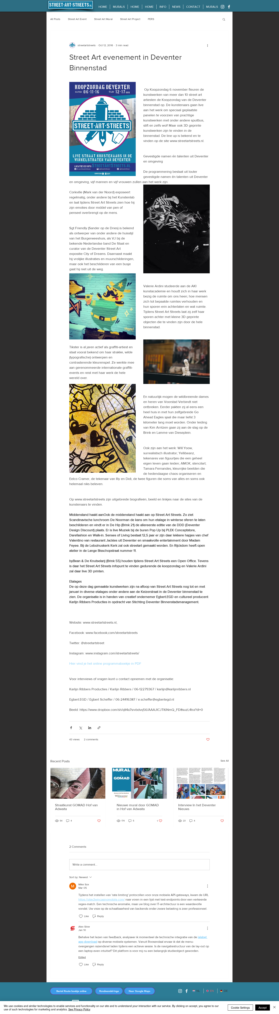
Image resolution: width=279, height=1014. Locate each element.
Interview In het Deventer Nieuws (197, 807)
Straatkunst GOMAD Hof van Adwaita (76, 807)
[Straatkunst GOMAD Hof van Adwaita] (77, 783)
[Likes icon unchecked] (80, 916)
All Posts (55, 19)
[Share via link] (99, 727)
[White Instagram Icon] (222, 6)
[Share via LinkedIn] (89, 727)
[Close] (274, 1007)
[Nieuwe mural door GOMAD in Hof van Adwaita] (139, 783)
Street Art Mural (103, 19)
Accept (263, 1007)
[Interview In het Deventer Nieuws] (201, 783)
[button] (224, 19)
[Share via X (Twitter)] (80, 727)
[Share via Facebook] (71, 727)
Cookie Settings (240, 1007)
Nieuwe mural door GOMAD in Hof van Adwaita (138, 807)
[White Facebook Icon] (229, 6)
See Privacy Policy (79, 1009)
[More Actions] (207, 886)
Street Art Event (77, 19)
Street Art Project (130, 19)
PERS (151, 19)
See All (225, 760)
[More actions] (207, 45)
